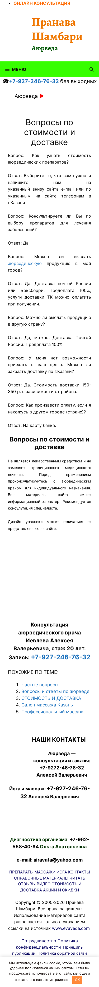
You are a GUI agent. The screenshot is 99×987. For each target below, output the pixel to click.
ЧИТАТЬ (77, 878)
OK (77, 979)
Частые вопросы (39, 684)
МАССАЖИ (45, 872)
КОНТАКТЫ (79, 872)
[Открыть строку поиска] (91, 69)
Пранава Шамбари (57, 29)
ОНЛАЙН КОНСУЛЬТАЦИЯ (41, 3)
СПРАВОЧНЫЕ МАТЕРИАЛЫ (41, 878)
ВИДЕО (43, 883)
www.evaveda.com (71, 928)
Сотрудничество (38, 940)
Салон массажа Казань (47, 704)
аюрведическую (25, 263)
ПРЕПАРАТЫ (21, 872)
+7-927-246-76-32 (34, 81)
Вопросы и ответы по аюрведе (55, 691)
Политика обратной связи (62, 953)
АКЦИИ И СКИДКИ (61, 890)
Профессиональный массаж (52, 711)
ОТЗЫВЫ (27, 883)
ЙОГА (61, 872)
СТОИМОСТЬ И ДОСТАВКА (51, 698)
